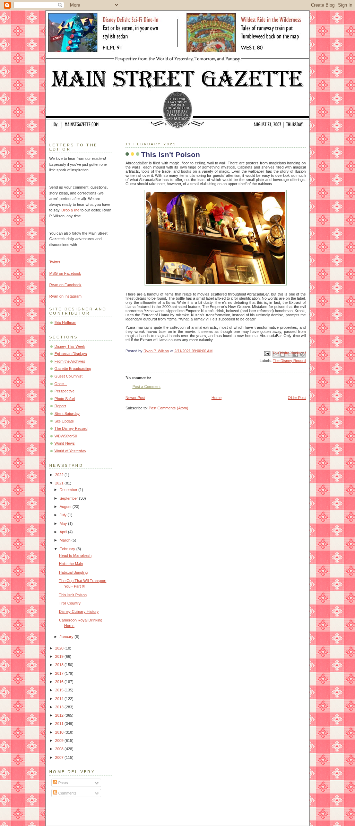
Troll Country (70, 603)
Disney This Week (69, 346)
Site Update (64, 421)
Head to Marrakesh (75, 555)
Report (60, 406)
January (67, 637)
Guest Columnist (68, 376)
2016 (59, 682)
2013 (59, 707)
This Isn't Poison (73, 595)
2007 (59, 757)
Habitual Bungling (73, 572)
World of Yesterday (70, 451)
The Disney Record (289, 360)
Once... (60, 384)
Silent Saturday (67, 413)
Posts (62, 783)
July (64, 515)
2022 (59, 475)
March (65, 540)
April (64, 532)
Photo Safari (64, 399)
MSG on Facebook (65, 273)
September (69, 498)
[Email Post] (267, 353)
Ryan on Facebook (65, 285)
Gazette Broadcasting (72, 368)
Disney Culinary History (79, 611)
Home (216, 398)
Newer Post (135, 398)
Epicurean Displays (70, 354)
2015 (59, 690)
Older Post (297, 398)
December (69, 490)
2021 (59, 483)
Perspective (64, 391)
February (68, 549)
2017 (59, 673)
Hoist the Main (71, 564)
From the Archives (69, 361)
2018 (59, 665)
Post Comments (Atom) (168, 408)
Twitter (54, 262)
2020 (59, 648)
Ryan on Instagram (65, 296)
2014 (59, 699)
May (64, 523)
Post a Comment (146, 386)
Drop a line (70, 210)
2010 (59, 732)
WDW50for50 (65, 436)
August (66, 507)
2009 (59, 740)
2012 (59, 715)
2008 (59, 749)
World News (64, 443)
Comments (67, 793)
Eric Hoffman (65, 322)
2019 (59, 656)
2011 (59, 723)
